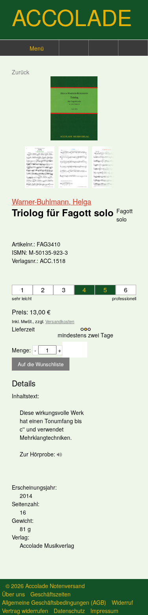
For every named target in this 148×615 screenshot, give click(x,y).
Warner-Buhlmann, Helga (51, 201)
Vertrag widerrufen (25, 611)
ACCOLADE (72, 16)
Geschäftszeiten (50, 594)
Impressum (104, 611)
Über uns (13, 594)
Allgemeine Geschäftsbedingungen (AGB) (54, 602)
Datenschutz (69, 611)
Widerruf (122, 602)
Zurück (20, 72)
